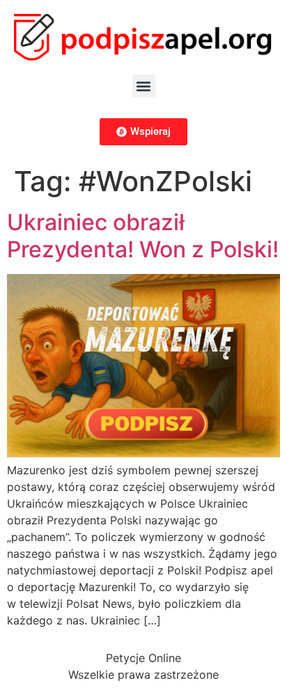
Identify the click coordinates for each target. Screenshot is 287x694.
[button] (143, 85)
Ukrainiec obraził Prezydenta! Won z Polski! (143, 235)
